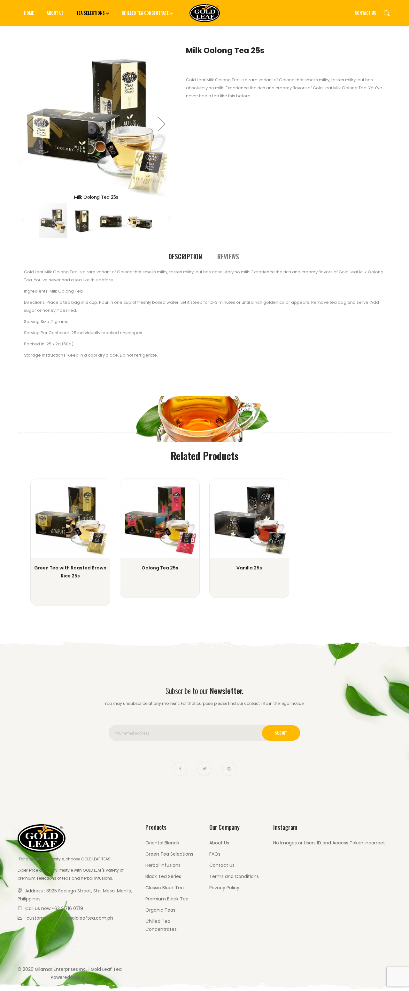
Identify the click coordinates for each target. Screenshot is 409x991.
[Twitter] (204, 769)
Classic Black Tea (164, 887)
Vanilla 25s (249, 568)
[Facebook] (180, 769)
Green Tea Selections (169, 854)
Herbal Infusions (163, 865)
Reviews (228, 256)
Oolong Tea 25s (160, 568)
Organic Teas (160, 910)
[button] (30, 123)
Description (185, 256)
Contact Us (365, 13)
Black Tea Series (163, 876)
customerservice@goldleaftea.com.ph (70, 918)
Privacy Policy (224, 887)
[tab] (185, 257)
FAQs (214, 854)
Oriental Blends (162, 843)
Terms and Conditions (234, 876)
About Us (219, 843)
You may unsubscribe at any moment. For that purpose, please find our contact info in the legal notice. (204, 703)
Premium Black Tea (167, 899)
